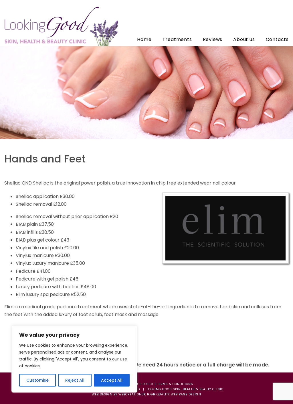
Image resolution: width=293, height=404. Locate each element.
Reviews (213, 39)
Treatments (177, 39)
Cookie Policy (142, 384)
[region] (74, 359)
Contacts (277, 39)
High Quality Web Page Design (174, 394)
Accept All (111, 380)
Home (144, 39)
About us (244, 39)
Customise (37, 380)
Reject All (74, 380)
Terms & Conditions (175, 384)
